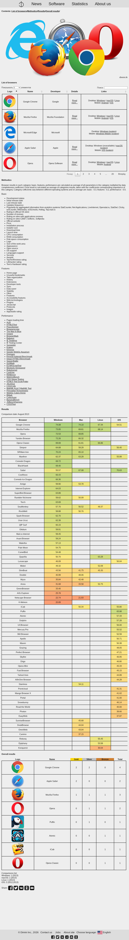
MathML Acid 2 (13, 388)
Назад (70, 174)
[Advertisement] (64, 910)
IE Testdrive (12, 341)
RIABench (11, 375)
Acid (9, 322)
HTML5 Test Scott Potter (17, 382)
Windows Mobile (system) (107, 134)
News (36, 4)
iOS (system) (107, 150)
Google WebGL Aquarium (18, 352)
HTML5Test (12, 325)
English (107, 932)
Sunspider (11, 345)
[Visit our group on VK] (62, 937)
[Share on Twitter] (15, 888)
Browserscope (13, 329)
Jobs (58, 932)
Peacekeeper (13, 327)
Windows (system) (108, 131)
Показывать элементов (16, 87)
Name (30, 91)
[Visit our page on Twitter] (58, 937)
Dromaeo (11, 354)
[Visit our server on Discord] (72, 937)
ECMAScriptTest (14, 366)
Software (57, 4)
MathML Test (25, 388)
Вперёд (121, 174)
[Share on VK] (21, 888)
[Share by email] (32, 888)
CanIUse (10, 372)
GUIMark (10, 363)
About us (103, 4)
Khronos (10, 350)
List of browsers (19, 11)
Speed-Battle (12, 361)
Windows (101, 100)
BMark (9, 395)
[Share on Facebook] (10, 888)
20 (112, 174)
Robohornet (12, 370)
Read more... (75, 101)
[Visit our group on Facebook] (53, 937)
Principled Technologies (17, 391)
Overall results (52, 11)
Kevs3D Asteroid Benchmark (19, 356)
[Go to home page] (21, 3)
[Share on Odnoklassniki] (26, 888)
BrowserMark (12, 336)
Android (104, 103)
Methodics (32, 11)
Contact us (46, 932)
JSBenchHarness (14, 402)
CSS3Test (11, 404)
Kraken (10, 347)
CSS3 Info (11, 386)
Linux (117, 100)
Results (41, 11)
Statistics (80, 4)
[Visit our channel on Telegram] (67, 937)
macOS (110, 100)
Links (104, 91)
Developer (55, 91)
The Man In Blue (14, 331)
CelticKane (12, 397)
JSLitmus (11, 384)
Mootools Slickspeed (16, 368)
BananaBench (13, 400)
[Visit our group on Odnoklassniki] (76, 937)
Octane (10, 334)
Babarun (10, 338)
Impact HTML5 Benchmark (18, 359)
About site (69, 932)
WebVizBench (13, 377)
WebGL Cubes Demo (16, 393)
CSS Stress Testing (15, 379)
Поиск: (100, 88)
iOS (111, 103)
